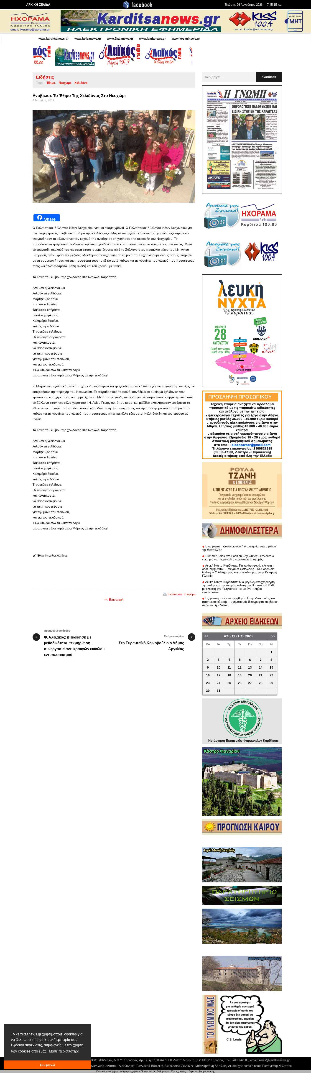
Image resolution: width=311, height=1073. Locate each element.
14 (261, 667)
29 (271, 683)
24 (218, 683)
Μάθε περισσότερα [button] (64, 1051)
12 (240, 667)
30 (208, 690)
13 (250, 667)
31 (218, 690)
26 (240, 683)
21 (261, 675)
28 (261, 683)
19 (240, 675)
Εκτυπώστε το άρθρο (181, 594)
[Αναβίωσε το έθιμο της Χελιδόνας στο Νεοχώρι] (114, 156)
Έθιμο (50, 82)
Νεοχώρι (65, 82)
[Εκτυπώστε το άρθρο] (165, 594)
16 (208, 675)
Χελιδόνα (80, 82)
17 (218, 675)
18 (229, 675)
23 (208, 683)
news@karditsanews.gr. (274, 1060)
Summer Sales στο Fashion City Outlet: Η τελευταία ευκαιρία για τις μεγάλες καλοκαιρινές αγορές (238, 557)
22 (271, 675)
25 (229, 683)
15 (271, 667)
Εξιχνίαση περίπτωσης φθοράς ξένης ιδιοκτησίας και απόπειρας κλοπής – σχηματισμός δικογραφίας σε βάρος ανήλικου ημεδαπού (239, 602)
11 (229, 667)
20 (250, 675)
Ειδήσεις (45, 77)
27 (250, 683)
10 (218, 667)
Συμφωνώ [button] (47, 1065)
